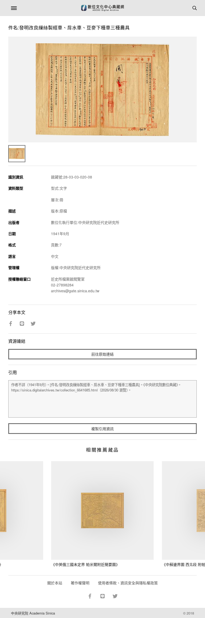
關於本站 (54, 582)
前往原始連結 (102, 354)
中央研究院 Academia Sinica (33, 613)
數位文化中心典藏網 (102, 8)
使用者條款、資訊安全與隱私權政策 (128, 582)
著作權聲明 (80, 582)
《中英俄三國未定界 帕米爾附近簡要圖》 (85, 564)
